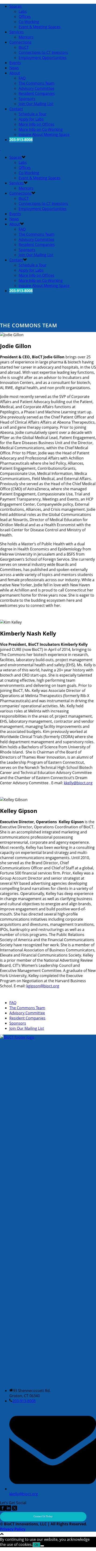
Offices (25, 16)
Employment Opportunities (43, 57)
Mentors (26, 37)
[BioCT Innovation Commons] (0, 148)
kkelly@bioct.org (78, 782)
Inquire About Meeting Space (44, 134)
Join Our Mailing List (36, 103)
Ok (36, 1545)
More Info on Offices (36, 124)
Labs (23, 11)
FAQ (22, 78)
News (14, 67)
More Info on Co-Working (41, 129)
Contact (16, 108)
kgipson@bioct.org (42, 985)
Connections (20, 42)
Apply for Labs (31, 119)
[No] (42, 1546)
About (14, 73)
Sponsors (27, 98)
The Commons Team (37, 83)
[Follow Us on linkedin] (8, 1509)
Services (16, 32)
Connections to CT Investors (43, 52)
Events (15, 62)
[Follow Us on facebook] (3, 1509)
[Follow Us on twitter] (14, 1509)
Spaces (15, 6)
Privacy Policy (12, 1529)
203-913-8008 (24, 1400)
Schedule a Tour (33, 114)
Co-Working (29, 21)
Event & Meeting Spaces (40, 26)
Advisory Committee (36, 88)
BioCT (24, 47)
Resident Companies (37, 93)
